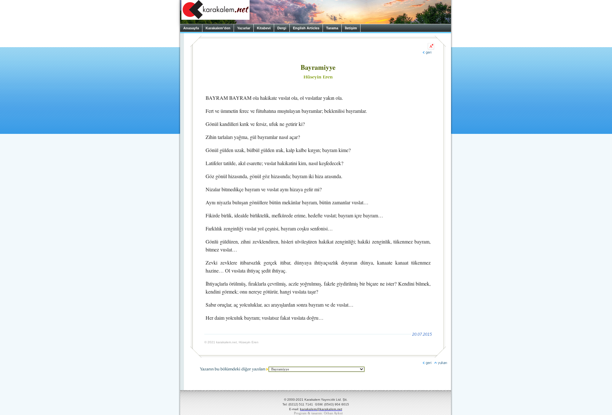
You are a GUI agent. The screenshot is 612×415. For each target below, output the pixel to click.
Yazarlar (243, 28)
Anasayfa (191, 28)
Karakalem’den (218, 28)
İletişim (351, 28)
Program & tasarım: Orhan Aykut (318, 413)
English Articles (306, 28)
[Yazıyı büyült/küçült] (431, 46)
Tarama (332, 28)
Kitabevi (264, 28)
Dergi (281, 28)
